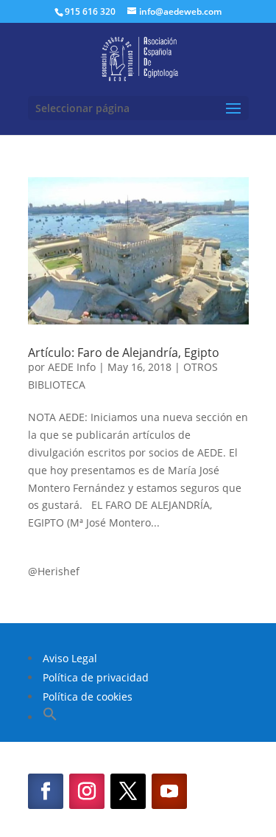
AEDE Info (72, 367)
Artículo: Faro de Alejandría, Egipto (123, 352)
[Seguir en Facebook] (45, 791)
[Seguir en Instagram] (87, 791)
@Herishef (53, 571)
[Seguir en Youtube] (169, 791)
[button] (50, 717)
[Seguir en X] (128, 791)
